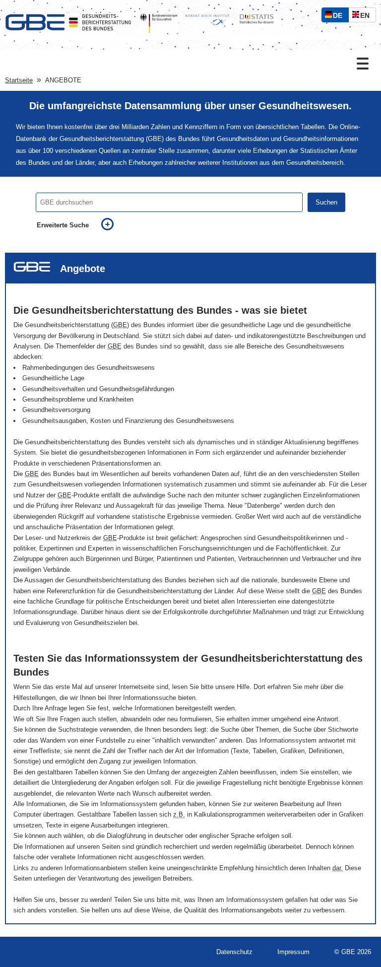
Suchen (326, 202)
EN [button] (367, 16)
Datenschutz (234, 952)
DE (340, 16)
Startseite (19, 80)
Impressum (293, 952)
